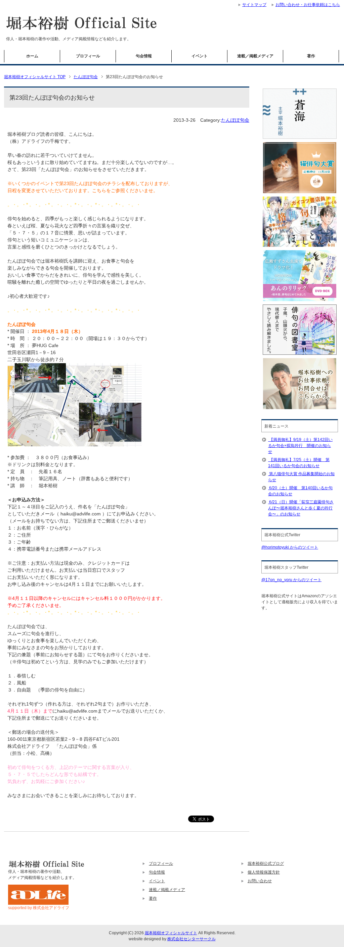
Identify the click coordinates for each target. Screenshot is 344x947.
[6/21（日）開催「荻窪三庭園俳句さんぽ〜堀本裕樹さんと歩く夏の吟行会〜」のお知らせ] (268, 502)
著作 (311, 56)
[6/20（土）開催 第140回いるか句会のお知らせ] (268, 488)
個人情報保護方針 (264, 872)
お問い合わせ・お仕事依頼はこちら (307, 4)
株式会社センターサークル (191, 939)
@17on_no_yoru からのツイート (291, 579)
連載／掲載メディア (255, 56)
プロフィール (88, 56)
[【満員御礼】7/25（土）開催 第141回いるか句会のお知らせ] (268, 459)
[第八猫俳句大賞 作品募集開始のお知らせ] (268, 473)
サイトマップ (254, 4)
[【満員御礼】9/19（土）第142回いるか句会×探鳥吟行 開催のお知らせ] (268, 439)
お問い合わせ (260, 881)
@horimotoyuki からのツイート (289, 547)
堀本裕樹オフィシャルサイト (171, 933)
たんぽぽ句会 (235, 120)
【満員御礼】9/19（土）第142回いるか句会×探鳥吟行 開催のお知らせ (300, 445)
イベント (199, 56)
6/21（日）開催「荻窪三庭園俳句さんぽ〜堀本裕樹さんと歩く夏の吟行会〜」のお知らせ (301, 508)
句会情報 (144, 56)
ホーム (32, 56)
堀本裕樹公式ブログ (266, 863)
